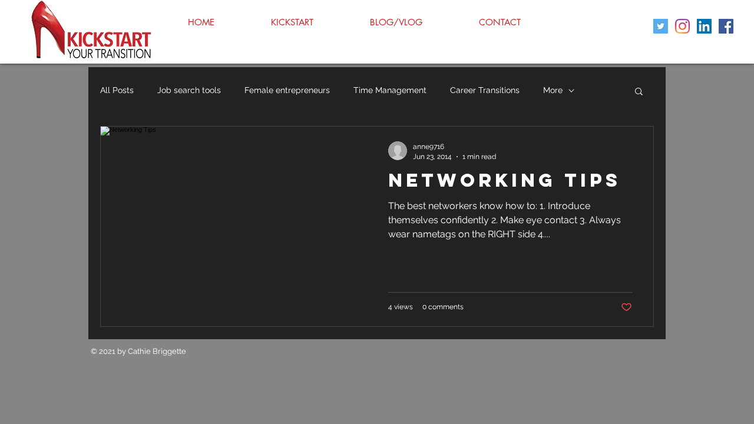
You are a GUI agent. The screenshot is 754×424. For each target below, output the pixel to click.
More (553, 90)
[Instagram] (682, 26)
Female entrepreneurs (287, 90)
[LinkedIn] (704, 26)
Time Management (389, 90)
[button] (638, 92)
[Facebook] (726, 26)
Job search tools (189, 90)
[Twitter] (660, 26)
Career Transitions (485, 90)
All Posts (117, 90)
